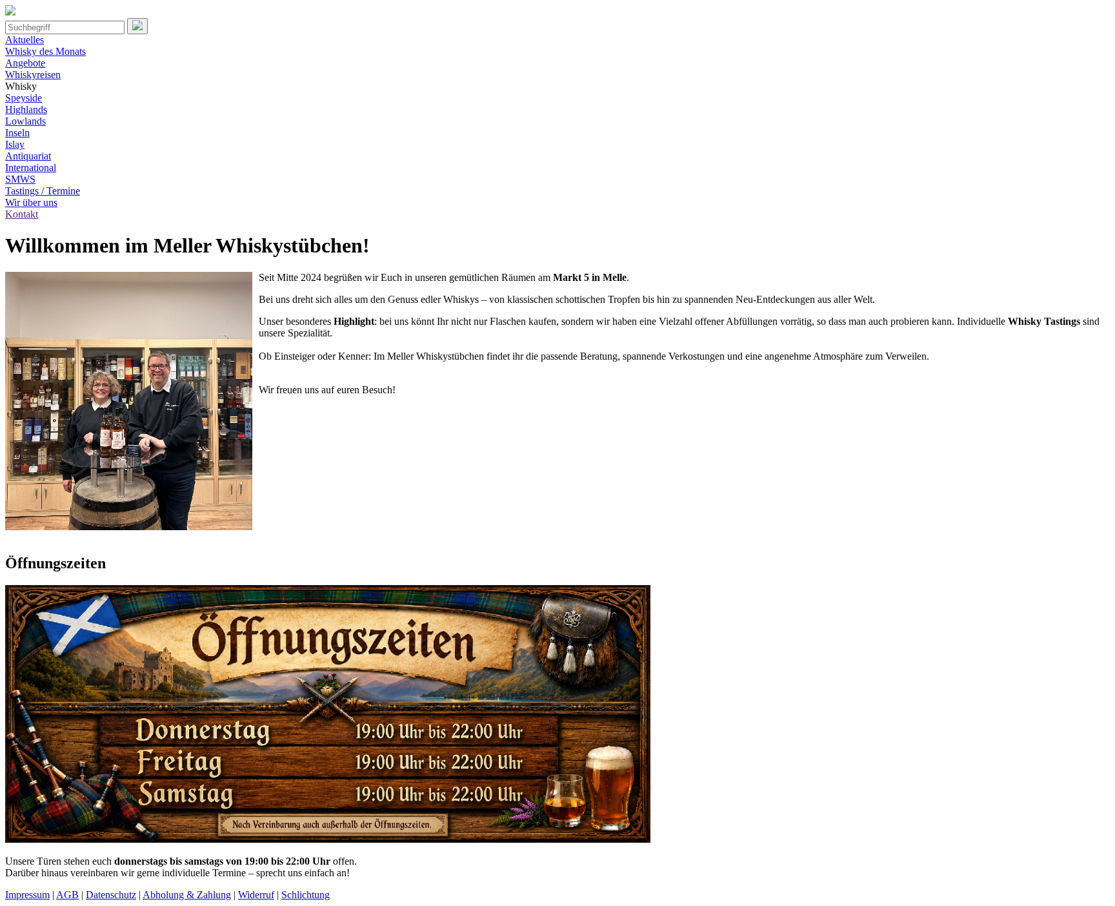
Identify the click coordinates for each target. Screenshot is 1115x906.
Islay (15, 144)
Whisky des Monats (45, 51)
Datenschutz (111, 894)
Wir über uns (31, 202)
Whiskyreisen (33, 74)
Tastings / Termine (42, 190)
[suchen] (137, 26)
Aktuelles (24, 39)
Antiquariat (28, 155)
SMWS (20, 179)
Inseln (17, 132)
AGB (67, 894)
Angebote (25, 62)
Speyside (23, 97)
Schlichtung (305, 894)
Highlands (26, 109)
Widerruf (256, 894)
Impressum (27, 894)
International (30, 167)
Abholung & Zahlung (187, 894)
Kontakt (21, 214)
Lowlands (25, 121)
